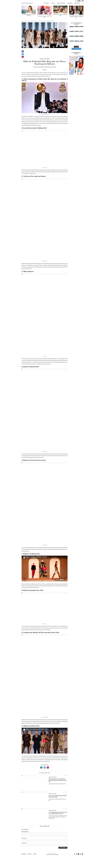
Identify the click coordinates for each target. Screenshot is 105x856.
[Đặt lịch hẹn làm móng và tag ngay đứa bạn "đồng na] (71, 33)
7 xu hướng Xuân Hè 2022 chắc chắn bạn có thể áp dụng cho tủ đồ (58, 813)
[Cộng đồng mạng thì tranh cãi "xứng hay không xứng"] (81, 38)
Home (23, 21)
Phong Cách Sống (61, 3)
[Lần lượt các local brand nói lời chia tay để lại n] (71, 38)
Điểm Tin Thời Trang (44, 14)
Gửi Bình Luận (63, 847)
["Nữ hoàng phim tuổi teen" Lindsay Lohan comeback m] (71, 28)
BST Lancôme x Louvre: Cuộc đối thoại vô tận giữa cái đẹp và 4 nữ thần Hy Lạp (76, 16)
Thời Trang (46, 3)
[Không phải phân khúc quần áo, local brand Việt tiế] (76, 28)
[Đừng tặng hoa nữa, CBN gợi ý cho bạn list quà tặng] (76, 38)
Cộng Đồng (69, 3)
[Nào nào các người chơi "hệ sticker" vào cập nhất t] (76, 33)
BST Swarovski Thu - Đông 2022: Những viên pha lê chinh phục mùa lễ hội (57, 780)
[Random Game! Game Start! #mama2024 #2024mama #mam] (81, 33)
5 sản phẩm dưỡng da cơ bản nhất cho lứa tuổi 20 (29, 15)
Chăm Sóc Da (28, 12)
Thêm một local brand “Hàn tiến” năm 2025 (44, 17)
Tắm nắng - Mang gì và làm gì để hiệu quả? (60, 15)
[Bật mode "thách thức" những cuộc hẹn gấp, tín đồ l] (76, 43)
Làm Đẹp (53, 3)
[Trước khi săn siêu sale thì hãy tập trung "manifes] (81, 43)
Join (75, 52)
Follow (75, 23)
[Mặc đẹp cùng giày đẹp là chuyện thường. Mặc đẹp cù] (71, 43)
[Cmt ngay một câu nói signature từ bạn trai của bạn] (81, 28)
